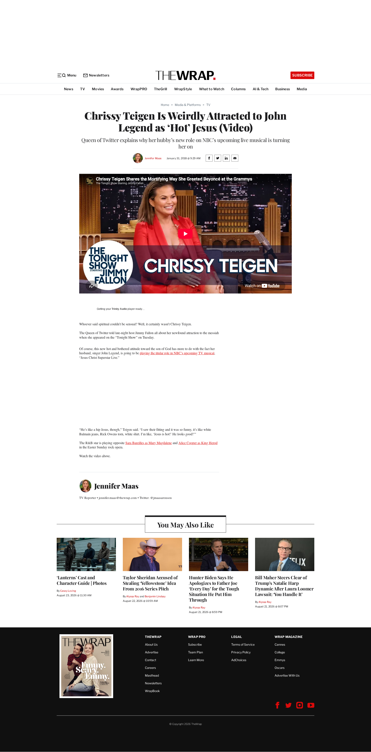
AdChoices (238, 660)
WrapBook (152, 691)
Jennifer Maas (153, 158)
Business (282, 89)
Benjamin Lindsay (155, 596)
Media (302, 89)
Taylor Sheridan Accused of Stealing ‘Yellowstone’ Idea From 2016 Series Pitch (150, 583)
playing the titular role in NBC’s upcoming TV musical (177, 353)
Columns (238, 89)
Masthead (152, 675)
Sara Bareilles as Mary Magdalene (148, 442)
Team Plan (195, 652)
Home (165, 105)
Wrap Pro (197, 637)
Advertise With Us (287, 675)
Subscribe (302, 75)
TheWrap (153, 637)
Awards (117, 89)
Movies (98, 89)
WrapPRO (139, 89)
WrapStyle (183, 89)
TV (82, 89)
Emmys (280, 660)
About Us (151, 644)
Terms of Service (243, 644)
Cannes (280, 644)
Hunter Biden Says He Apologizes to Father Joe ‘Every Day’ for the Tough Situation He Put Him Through (214, 588)
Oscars (279, 667)
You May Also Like (185, 524)
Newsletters (99, 75)
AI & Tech (261, 89)
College (280, 652)
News (68, 89)
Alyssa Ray (132, 596)
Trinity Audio (119, 308)
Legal (236, 637)
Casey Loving (68, 590)
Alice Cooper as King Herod (197, 442)
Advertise (151, 652)
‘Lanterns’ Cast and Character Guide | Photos (81, 580)
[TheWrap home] (185, 75)
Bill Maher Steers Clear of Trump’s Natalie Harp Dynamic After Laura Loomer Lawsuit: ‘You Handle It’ (284, 586)
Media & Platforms (188, 105)
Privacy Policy (241, 652)
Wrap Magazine (289, 637)
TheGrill (160, 89)
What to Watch (211, 89)
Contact (150, 660)
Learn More (196, 660)
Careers (150, 667)
